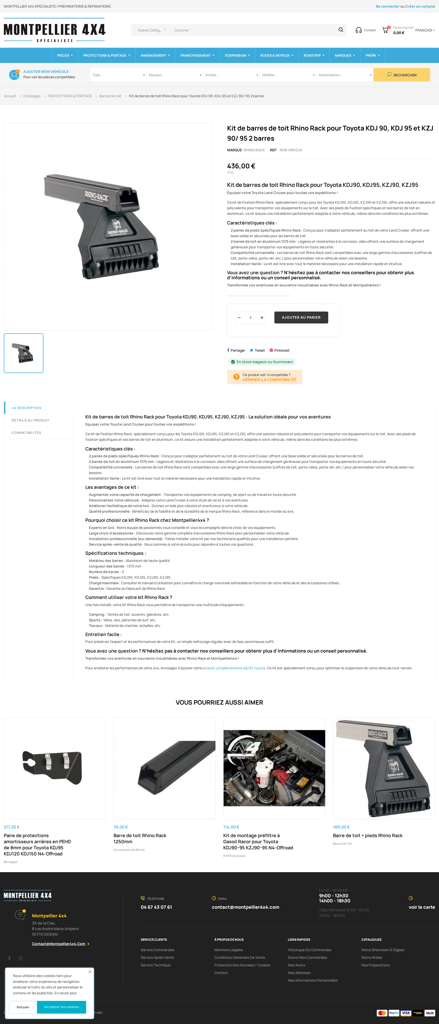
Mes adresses (299, 972)
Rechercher (405, 75)
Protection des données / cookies (242, 965)
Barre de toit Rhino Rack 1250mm (140, 838)
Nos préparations (376, 965)
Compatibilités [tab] (26, 432)
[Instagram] (20, 958)
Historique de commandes (309, 949)
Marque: (235, 150)
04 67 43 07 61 (156, 907)
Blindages (11, 862)
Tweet (260, 350)
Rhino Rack (254, 150)
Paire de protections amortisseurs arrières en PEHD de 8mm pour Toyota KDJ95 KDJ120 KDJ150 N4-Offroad (37, 844)
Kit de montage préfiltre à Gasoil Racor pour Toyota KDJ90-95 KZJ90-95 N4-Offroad (258, 841)
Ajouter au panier (301, 317)
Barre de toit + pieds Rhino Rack (367, 835)
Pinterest (282, 350)
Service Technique (155, 965)
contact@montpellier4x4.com (58, 943)
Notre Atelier (372, 957)
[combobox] (118, 75)
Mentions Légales (228, 949)
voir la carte (422, 907)
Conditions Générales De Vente (239, 957)
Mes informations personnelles (313, 980)
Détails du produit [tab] (31, 420)
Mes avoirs (296, 965)
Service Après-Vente (157, 957)
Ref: (273, 150)
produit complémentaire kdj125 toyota (234, 667)
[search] (341, 30)
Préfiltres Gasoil (234, 856)
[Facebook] (9, 958)
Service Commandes (157, 949)
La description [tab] (26, 407)
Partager (238, 350)
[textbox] (118, 75)
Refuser (23, 1007)
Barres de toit (342, 843)
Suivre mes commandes (307, 957)
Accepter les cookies (61, 1007)
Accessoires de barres (129, 850)
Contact (221, 972)
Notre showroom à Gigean (383, 949)
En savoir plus (65, 992)
